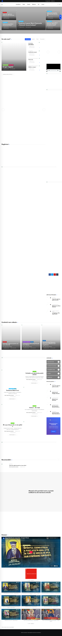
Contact (42, 4)
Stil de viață (28, 39)
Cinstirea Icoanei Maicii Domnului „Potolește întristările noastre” (52, 24)
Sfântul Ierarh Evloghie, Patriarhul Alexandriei (56, 393)
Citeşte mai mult (34, 416)
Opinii (37, 39)
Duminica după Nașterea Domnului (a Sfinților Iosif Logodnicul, (49, 343)
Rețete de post (30, 58)
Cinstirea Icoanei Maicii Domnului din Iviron (56, 413)
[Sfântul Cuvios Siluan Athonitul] (49, 306)
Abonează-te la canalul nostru (31, 573)
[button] (53, 67)
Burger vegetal (8, 67)
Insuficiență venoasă (32, 52)
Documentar (42, 39)
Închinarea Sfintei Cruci (12, 390)
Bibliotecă (34, 4)
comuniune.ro (39, 632)
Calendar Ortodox (55, 304)
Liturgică (28, 4)
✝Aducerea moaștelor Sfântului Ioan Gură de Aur (52, 14)
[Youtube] (55, 274)
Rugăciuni (53, 384)
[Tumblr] (57, 274)
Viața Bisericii (18, 4)
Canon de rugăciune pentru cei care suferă (17, 465)
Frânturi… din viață (34, 407)
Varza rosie (30, 59)
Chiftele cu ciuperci (32, 67)
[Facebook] (50, 274)
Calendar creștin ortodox (7, 74)
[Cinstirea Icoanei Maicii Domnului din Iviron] (49, 412)
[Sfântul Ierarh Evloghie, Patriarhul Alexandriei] (49, 392)
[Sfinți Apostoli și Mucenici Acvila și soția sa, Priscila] (49, 406)
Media (24, 4)
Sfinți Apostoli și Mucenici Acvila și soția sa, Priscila (55, 407)
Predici (53, 311)
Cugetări (33, 39)
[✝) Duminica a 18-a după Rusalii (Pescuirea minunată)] (49, 312)
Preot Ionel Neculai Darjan (7, 346)
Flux (38, 4)
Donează (53, 431)
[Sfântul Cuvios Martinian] (49, 399)
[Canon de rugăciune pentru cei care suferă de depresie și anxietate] (49, 299)
